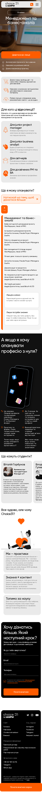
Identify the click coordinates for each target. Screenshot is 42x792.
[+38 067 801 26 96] (31, 4)
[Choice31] (12, 4)
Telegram (29, 732)
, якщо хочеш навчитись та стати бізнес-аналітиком (32, 443)
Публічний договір (10, 745)
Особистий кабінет (11, 732)
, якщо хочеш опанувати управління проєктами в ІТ (11, 442)
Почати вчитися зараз (21, 787)
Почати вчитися (21, 692)
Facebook (30, 730)
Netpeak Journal (32, 735)
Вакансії (7, 735)
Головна (7, 727)
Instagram (30, 727)
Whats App (8, 768)
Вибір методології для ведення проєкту (19, 224)
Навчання (7, 730)
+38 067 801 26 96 (10, 762)
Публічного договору (30, 680)
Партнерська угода (11, 752)
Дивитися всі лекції (21, 55)
